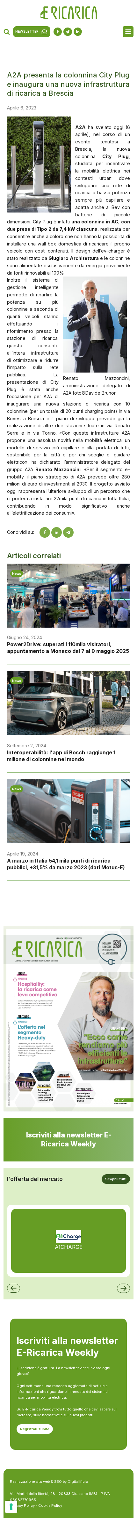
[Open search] (7, 31)
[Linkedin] (56, 532)
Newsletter (27, 31)
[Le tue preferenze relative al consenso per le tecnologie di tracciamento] (11, 1507)
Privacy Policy (22, 1505)
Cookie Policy (50, 1505)
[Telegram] (68, 532)
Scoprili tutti (115, 1179)
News (16, 573)
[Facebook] (45, 532)
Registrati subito (34, 1429)
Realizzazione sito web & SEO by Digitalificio (49, 1481)
